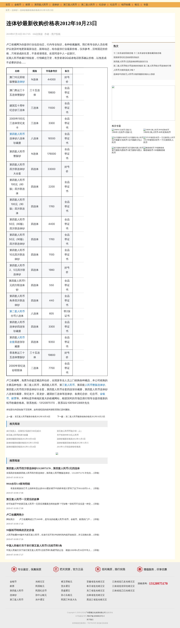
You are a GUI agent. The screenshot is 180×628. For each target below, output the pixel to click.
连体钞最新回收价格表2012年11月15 (72, 443)
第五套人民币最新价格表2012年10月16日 (32, 417)
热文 (116, 46)
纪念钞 (102, 4)
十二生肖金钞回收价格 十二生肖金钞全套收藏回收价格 (137, 53)
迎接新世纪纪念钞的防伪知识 (126, 57)
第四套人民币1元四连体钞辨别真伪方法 (130, 62)
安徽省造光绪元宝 (96, 581)
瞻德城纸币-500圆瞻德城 (154, 150)
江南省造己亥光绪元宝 (123, 581)
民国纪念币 (41, 590)
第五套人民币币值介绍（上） (70, 431)
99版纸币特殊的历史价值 (20, 530)
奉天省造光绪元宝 (96, 586)
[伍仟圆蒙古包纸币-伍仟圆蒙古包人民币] (127, 137)
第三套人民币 (70, 4)
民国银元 (39, 586)
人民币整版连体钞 (95, 384)
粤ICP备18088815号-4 (95, 616)
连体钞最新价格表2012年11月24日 (21, 447)
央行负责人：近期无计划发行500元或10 (23, 431)
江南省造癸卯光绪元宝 (123, 586)
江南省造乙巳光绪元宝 (123, 590)
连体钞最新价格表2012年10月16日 (21, 439)
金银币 (17, 4)
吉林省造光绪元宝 (96, 595)
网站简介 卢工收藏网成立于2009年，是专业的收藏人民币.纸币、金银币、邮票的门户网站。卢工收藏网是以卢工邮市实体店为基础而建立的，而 (75, 519)
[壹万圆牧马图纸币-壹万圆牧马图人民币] (127, 148)
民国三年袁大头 (69, 599)
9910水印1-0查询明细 (18, 483)
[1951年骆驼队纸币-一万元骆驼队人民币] (159, 137)
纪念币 (113, 4)
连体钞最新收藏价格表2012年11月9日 (22, 443)
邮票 (28, 4)
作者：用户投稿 (52, 34)
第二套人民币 (88, 4)
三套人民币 (68, 384)
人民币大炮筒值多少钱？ (124, 70)
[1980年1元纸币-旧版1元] (121, 130)
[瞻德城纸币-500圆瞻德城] (153, 148)
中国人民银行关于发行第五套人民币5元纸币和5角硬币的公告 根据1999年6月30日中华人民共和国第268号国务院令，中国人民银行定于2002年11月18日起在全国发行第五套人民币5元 (92, 550)
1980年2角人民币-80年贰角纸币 (157, 132)
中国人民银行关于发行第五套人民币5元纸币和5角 (34, 545)
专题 (146, 4)
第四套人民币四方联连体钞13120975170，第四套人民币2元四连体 (43, 468)
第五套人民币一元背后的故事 (22, 499)
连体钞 (55, 4)
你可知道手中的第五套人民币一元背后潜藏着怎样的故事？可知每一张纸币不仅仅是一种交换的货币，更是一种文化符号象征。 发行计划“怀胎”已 (75, 504)
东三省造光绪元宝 (96, 590)
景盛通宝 (65, 590)
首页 (8, 4)
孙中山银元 (41, 595)
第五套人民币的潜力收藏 (17, 435)
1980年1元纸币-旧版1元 (122, 132)
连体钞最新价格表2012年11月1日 (71, 439)
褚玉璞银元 (66, 581)
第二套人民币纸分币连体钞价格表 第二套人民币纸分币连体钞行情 (142, 66)
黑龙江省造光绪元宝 (97, 599)
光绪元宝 (39, 581)
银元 (137, 4)
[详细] (96, 473)
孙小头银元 (66, 595)
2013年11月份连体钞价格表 (69, 447)
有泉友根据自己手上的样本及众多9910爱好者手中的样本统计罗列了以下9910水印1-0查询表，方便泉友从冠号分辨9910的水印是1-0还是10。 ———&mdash (81, 488)
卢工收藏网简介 (15, 514)
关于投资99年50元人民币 (68, 435)
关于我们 (90, 620)
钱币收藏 (125, 4)
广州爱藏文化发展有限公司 (96, 613)
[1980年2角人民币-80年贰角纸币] (156, 130)
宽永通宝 (65, 586)
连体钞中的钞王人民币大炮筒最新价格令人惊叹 (134, 74)
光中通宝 (39, 599)
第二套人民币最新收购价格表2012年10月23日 (85, 417)
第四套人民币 (41, 4)
